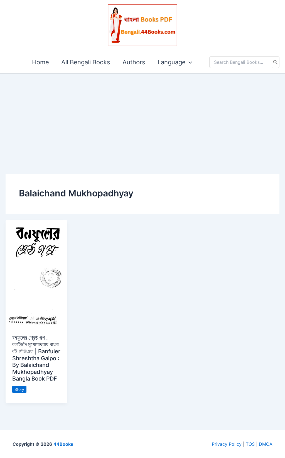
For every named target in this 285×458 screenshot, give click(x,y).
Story (19, 389)
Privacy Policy (227, 444)
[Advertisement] (142, 115)
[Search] (275, 62)
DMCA (265, 444)
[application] (189, 62)
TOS (250, 444)
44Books (63, 444)
